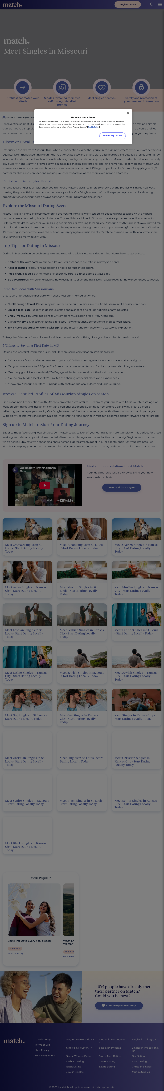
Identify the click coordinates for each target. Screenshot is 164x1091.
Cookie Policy (93, 127)
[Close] (127, 112)
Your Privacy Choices (112, 136)
